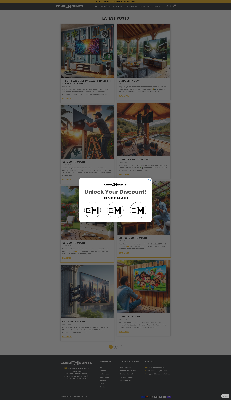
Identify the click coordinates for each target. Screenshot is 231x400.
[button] (93, 210)
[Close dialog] (150, 180)
